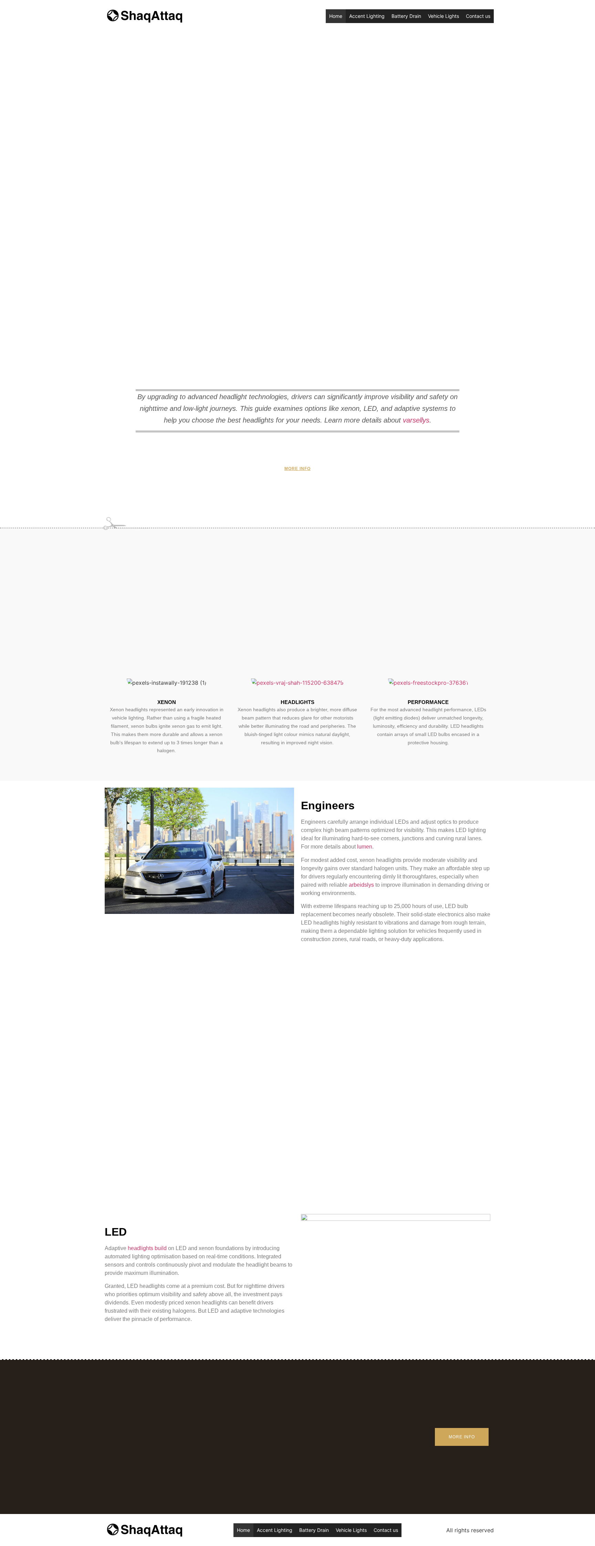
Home (335, 16)
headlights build (147, 1248)
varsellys (416, 420)
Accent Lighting (367, 16)
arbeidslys (361, 885)
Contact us (478, 16)
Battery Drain (406, 16)
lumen (364, 847)
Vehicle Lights (443, 16)
